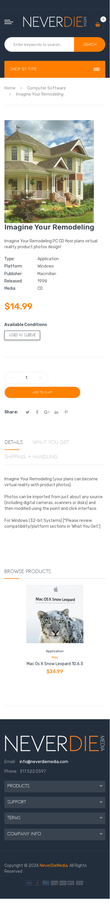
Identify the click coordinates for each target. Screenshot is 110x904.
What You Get (51, 442)
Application (55, 651)
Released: (13, 281)
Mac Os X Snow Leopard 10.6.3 (55, 663)
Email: (10, 761)
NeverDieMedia (54, 865)
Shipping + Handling (31, 457)
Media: (10, 288)
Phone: (10, 771)
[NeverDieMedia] (55, 21)
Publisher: (13, 273)
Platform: (13, 266)
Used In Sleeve (22, 335)
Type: (9, 258)
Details (14, 442)
